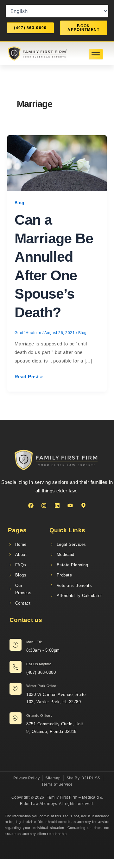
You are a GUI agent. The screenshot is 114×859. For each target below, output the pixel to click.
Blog (19, 202)
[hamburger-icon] (96, 54)
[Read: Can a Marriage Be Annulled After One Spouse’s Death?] (57, 162)
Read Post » (29, 375)
